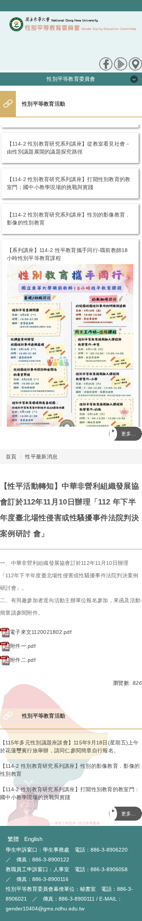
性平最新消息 (41, 457)
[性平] (73, 34)
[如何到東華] (135, 63)
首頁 (11, 457)
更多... (128, 434)
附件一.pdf (23, 646)
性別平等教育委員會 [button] (71, 79)
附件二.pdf (23, 660)
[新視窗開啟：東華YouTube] (120, 63)
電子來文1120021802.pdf (41, 632)
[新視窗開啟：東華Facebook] (105, 63)
